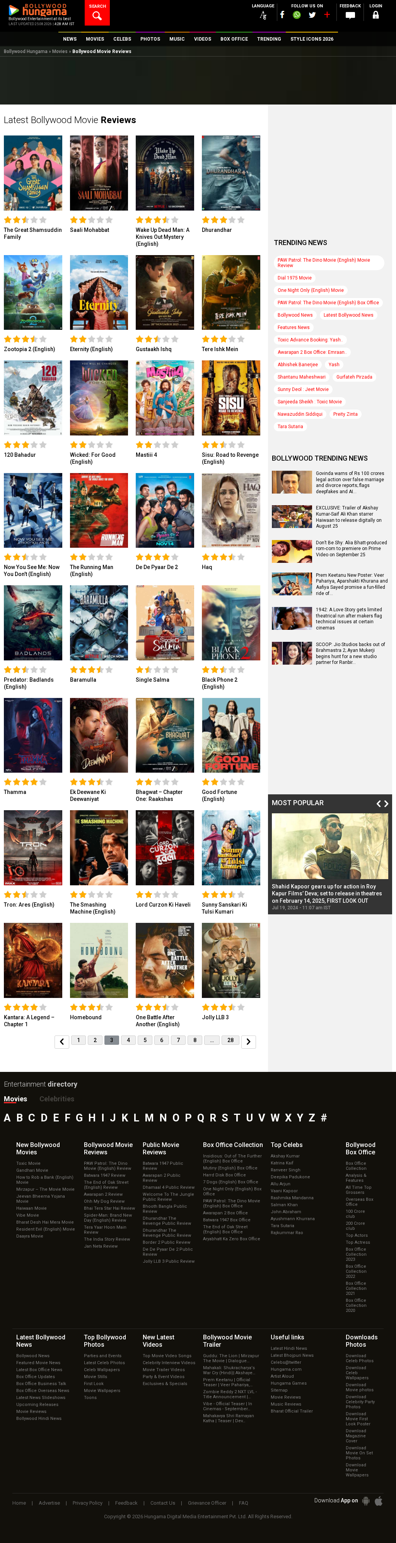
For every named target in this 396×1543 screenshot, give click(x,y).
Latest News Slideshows (40, 1397)
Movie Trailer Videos (164, 1369)
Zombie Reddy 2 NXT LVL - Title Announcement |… (230, 1394)
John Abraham (286, 1211)
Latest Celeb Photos (104, 1362)
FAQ (243, 1503)
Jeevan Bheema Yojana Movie (40, 1199)
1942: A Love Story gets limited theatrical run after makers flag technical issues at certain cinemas (349, 619)
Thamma (15, 792)
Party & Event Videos (163, 1376)
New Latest (158, 1341)
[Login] (375, 16)
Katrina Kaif (282, 1163)
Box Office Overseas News (42, 1390)
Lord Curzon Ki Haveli (163, 905)
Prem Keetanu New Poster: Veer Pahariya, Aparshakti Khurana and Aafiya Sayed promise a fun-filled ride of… (352, 584)
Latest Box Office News (39, 1369)
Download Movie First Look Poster (358, 1418)
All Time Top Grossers (359, 1190)
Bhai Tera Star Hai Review (109, 1208)
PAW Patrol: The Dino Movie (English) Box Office (328, 302)
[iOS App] (378, 1501)
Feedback (126, 1503)
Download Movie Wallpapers (357, 1470)
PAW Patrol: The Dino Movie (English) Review (107, 1166)
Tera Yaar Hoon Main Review (105, 1230)
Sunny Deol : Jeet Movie (303, 389)
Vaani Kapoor (284, 1190)
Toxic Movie (28, 1163)
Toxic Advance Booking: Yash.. (310, 340)
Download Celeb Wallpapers (357, 1372)
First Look (94, 1383)
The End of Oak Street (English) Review (106, 1185)
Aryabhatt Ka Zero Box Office (231, 1238)
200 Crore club (355, 1226)
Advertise (49, 1503)
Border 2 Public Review (166, 1242)
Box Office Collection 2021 (356, 1288)
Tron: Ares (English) (29, 905)
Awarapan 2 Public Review (162, 1178)
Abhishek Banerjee (298, 364)
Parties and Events (102, 1355)
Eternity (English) (91, 349)
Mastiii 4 (146, 455)
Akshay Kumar (285, 1156)
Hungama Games (289, 1383)
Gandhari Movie (32, 1170)
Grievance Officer (207, 1503)
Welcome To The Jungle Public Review (168, 1197)
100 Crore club (355, 1214)
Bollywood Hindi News (38, 1418)
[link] (33, 172)
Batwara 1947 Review (104, 1175)
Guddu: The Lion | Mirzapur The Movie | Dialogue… (231, 1358)
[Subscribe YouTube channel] (327, 16)
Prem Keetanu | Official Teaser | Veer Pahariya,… (228, 1382)
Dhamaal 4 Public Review (169, 1187)
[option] (330, 861)
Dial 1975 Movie (295, 278)
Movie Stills (95, 1376)
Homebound (86, 1017)
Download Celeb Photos (360, 1358)
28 (230, 1040)
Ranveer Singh (285, 1170)
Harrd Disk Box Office (224, 1175)
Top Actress (358, 1242)
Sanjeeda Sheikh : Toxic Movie (310, 402)
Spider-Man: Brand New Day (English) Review (108, 1218)
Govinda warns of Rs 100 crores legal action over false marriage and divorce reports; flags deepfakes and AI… (350, 482)
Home (19, 1503)
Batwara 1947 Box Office (227, 1219)
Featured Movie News (38, 1362)
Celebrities (56, 1099)
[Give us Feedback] (350, 16)
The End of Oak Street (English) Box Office (225, 1229)
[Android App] (366, 1501)
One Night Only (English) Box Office (232, 1191)
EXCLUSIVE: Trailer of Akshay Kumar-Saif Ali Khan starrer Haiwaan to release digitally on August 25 (349, 517)
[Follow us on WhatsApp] (296, 16)
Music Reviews (286, 1404)
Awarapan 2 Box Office (225, 1213)
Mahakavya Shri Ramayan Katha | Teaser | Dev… (228, 1418)
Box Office (233, 1145)
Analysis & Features (356, 1178)
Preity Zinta (345, 414)
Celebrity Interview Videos (169, 1362)
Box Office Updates (35, 1376)
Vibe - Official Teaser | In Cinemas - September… (227, 1406)
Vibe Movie (27, 1215)
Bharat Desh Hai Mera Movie (45, 1222)
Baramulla (83, 680)
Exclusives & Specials (165, 1383)
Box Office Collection (356, 1166)
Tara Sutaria (290, 426)
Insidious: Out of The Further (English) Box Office (232, 1159)
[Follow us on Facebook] (282, 14)
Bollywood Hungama (26, 51)
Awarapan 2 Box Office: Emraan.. (312, 352)
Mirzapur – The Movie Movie (45, 1189)
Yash (334, 364)
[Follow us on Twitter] (312, 15)
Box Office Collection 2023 (356, 1254)
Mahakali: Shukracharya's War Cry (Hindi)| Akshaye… (229, 1370)
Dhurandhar (217, 230)
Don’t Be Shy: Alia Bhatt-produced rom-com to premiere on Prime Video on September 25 (351, 548)
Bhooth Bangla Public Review (165, 1209)
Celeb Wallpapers (102, 1369)
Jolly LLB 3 (215, 1017)
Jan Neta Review (101, 1246)
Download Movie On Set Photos (359, 1453)
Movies (60, 51)
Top (287, 1145)
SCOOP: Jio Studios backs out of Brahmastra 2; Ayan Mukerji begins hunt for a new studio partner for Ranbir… (350, 653)
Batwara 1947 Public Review (163, 1166)
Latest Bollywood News (349, 315)
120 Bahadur (20, 455)
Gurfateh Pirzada (354, 377)
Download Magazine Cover (356, 1436)
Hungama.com (286, 1369)
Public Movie (161, 1148)
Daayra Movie (29, 1236)
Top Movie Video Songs (167, 1355)
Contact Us (162, 1503)
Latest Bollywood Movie (70, 120)
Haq (207, 567)
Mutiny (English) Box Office (230, 1168)
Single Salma (152, 680)
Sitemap (279, 1390)
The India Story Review (107, 1239)
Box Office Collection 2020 (356, 1305)
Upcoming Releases (37, 1404)
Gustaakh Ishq (154, 349)
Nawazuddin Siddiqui (300, 414)
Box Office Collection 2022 (356, 1271)
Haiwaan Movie (31, 1208)
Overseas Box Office (359, 1202)
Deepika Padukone (290, 1177)
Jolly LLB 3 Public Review (169, 1261)
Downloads (362, 1341)
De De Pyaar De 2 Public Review (168, 1252)
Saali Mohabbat (89, 230)
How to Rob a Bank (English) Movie (44, 1180)
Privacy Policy (87, 1503)
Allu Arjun (280, 1183)
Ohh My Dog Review (104, 1201)
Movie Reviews (31, 1411)
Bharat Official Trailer (292, 1411)
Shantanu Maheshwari (302, 377)
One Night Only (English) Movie (311, 290)
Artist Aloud (282, 1376)
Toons (90, 1397)
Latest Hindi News (289, 1348)
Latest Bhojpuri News (292, 1355)
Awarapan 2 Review (103, 1194)
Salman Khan (284, 1204)
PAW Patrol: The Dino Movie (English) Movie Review (324, 262)
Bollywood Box (361, 1148)
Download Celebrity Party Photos (360, 1401)
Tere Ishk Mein (220, 349)
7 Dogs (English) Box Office (230, 1182)
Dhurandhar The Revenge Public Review (167, 1221)
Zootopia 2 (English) (29, 349)
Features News (294, 327)
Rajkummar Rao (287, 1232)
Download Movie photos (360, 1387)
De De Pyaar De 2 (157, 567)
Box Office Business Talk (41, 1383)
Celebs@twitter (286, 1362)
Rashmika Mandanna (292, 1197)
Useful (287, 1337)
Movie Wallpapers (102, 1390)
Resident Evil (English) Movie (45, 1229)
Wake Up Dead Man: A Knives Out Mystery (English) (162, 237)
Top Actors (357, 1235)
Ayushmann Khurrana (293, 1218)
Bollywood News (295, 315)
